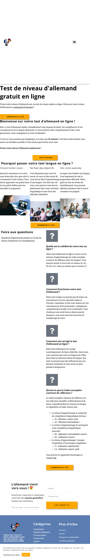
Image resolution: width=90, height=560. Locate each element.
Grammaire (38, 538)
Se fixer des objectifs (42, 168)
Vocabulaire (38, 529)
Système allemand (41, 532)
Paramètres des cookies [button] (12, 555)
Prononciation (39, 535)
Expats (36, 541)
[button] (74, 42)
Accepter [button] (26, 555)
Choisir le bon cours (11, 168)
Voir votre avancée (70, 168)
